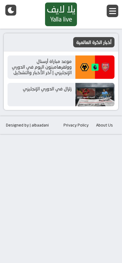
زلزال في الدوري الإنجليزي (47, 88)
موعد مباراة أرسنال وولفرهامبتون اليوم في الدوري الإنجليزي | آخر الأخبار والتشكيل (42, 67)
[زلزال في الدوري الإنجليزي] (94, 94)
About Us (104, 125)
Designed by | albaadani (27, 125)
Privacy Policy (76, 125)
